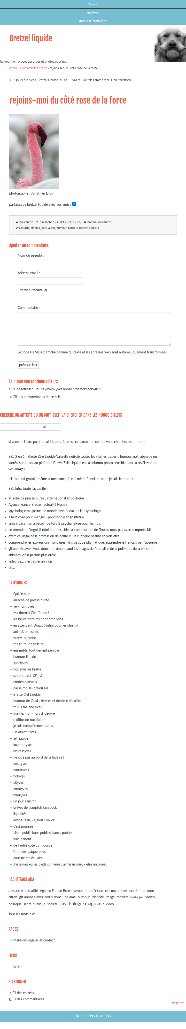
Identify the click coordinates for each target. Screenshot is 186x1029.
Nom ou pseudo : (31, 255)
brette (17, 967)
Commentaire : (29, 308)
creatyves (20, 764)
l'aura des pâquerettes (29, 852)
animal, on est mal (26, 632)
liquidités (19, 814)
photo (95, 228)
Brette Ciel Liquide (26, 694)
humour (61, 228)
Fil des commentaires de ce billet (37, 397)
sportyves (20, 663)
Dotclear (103, 1016)
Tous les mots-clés (21, 914)
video (12, 561)
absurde (24, 228)
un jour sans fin (24, 801)
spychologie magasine (24, 511)
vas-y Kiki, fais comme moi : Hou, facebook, (102, 80)
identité (98, 897)
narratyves (21, 770)
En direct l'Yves (24, 732)
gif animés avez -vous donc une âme (35, 549)
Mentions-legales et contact (34, 940)
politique (15, 904)
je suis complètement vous (33, 726)
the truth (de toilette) (29, 644)
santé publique (34, 904)
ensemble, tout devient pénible (36, 650)
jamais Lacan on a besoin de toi (31, 523)
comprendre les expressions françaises (36, 542)
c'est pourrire (23, 826)
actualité (31, 891)
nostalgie (136, 897)
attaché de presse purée (26, 498)
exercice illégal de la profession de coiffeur (39, 536)
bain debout (22, 839)
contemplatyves (25, 682)
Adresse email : (29, 273)
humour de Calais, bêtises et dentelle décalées (47, 701)
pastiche (84, 228)
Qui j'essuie (21, 594)
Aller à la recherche (93, 21)
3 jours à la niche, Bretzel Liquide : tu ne (40, 80)
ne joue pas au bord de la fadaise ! (38, 757)
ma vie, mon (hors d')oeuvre (34, 713)
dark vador (48, 228)
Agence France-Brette (24, 504)
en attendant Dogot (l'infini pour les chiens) (40, 530)
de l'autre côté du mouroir (32, 845)
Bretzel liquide (30, 38)
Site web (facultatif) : (33, 290)
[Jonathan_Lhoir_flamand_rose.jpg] (34, 187)
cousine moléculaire (28, 858)
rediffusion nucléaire (28, 720)
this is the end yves (27, 707)
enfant (122, 891)
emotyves (20, 789)
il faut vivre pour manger (26, 517)
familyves (20, 795)
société (52, 904)
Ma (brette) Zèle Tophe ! (31, 613)
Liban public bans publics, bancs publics (42, 833)
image (110, 897)
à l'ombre (140, 442)
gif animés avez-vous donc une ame (47, 897)
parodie (73, 228)
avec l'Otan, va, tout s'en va (33, 820)
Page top (178, 1003)
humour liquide (24, 657)
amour (78, 891)
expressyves (22, 751)
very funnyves (23, 606)
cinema (35, 228)
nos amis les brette (34, 68)
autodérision (94, 891)
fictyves (19, 776)
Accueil (14, 68)
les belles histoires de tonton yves (38, 619)
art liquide (20, 738)
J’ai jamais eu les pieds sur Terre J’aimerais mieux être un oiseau (60, 864)
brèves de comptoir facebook (35, 807)
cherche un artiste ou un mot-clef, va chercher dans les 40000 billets (61, 415)
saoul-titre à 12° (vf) (28, 676)
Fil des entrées (23, 993)
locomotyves (22, 745)
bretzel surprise (24, 638)
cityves (18, 782)
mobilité (122, 897)
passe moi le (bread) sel (30, 688)
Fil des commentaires (28, 999)
